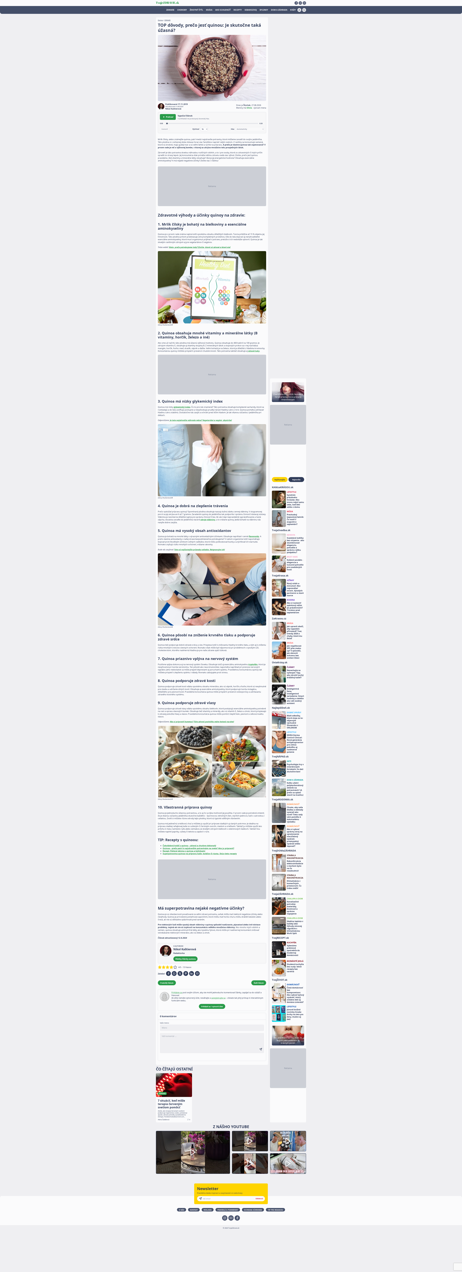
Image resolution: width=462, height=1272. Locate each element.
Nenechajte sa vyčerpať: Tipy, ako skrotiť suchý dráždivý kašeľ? (295, 674)
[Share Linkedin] (191, 973)
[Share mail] (197, 973)
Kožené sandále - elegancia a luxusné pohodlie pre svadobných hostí (295, 565)
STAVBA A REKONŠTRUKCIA (295, 856)
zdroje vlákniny (207, 519)
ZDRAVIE (170, 10)
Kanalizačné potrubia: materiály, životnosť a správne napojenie (293, 907)
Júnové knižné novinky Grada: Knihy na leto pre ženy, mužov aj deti (295, 1014)
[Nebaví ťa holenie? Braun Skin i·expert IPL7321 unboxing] (250, 1163)
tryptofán (253, 664)
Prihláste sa (176, 992)
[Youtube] (300, 3)
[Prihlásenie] (299, 10)
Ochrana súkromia (253, 1210)
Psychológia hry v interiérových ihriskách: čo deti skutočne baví (295, 768)
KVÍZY (293, 10)
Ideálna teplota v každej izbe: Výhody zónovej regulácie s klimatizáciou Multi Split (295, 927)
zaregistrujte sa (218, 998)
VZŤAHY (290, 580)
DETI (289, 761)
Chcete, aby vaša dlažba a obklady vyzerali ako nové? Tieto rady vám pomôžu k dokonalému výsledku (295, 814)
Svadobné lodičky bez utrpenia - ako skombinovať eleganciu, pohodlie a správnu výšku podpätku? (295, 545)
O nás (181, 1210)
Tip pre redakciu (275, 1210)
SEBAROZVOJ (251, 10)
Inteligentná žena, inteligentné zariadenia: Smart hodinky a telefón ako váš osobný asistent (295, 696)
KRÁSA (209, 10)
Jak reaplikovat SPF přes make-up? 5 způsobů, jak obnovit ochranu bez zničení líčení (294, 652)
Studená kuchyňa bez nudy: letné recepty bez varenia (295, 968)
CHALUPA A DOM (295, 898)
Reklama (208, 1210)
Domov (160, 20)
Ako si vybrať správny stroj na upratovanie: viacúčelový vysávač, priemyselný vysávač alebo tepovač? (294, 837)
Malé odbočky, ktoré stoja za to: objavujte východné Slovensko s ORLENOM (295, 721)
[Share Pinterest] (185, 973)
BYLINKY (264, 10)
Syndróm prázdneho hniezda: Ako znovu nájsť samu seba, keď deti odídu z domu (295, 501)
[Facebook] (296, 3)
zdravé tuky (254, 351)
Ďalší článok (259, 983)
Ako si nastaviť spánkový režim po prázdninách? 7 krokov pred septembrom (295, 608)
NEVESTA (291, 535)
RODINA (291, 600)
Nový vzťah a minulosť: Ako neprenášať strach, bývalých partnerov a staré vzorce (295, 589)
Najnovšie (296, 480)
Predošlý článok (166, 983)
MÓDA (290, 511)
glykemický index (182, 407)
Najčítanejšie (279, 480)
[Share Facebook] (168, 973)
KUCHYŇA (291, 942)
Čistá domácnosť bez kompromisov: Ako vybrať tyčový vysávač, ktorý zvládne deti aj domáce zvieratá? (295, 994)
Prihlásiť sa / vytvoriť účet (212, 1006)
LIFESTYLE (291, 492)
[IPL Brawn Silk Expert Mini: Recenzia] (288, 1163)
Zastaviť (164, 129)
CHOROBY (182, 10)
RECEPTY (238, 10)
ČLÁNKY (291, 667)
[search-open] (304, 10)
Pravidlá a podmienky (227, 1210)
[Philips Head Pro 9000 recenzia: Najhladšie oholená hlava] (288, 1141)
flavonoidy (254, 536)
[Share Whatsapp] (174, 973)
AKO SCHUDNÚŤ (223, 10)
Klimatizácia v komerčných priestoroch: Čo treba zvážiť (294, 884)
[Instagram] (304, 3)
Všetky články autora (185, 959)
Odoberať (259, 1199)
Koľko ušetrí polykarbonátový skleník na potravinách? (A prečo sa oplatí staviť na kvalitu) (295, 789)
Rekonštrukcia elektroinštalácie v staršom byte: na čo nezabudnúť (295, 866)
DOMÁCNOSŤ (293, 804)
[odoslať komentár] (260, 1049)
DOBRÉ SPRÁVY (294, 712)
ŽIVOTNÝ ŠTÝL (196, 10)
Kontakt (194, 1210)
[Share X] (180, 973)
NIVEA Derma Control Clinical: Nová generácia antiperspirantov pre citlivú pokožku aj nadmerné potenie (295, 743)
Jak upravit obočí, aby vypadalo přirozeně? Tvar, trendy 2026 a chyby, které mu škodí (295, 632)
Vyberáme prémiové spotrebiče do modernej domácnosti (293, 950)
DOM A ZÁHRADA (279, 10)
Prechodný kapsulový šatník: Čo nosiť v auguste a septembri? (295, 519)
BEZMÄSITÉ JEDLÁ (295, 961)
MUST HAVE (292, 557)
